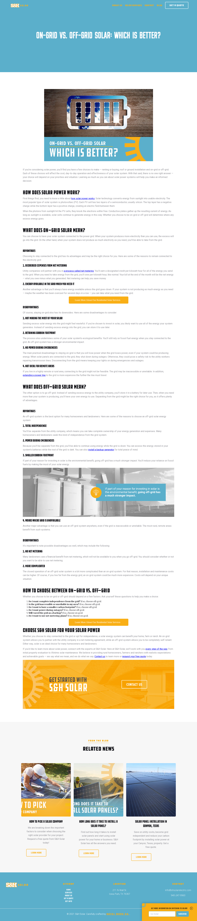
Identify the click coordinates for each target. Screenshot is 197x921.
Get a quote (68, 898)
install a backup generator (101, 449)
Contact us (99, 656)
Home (68, 889)
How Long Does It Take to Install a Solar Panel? (98, 823)
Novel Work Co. (118, 914)
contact (149, 5)
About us (117, 5)
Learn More (36, 852)
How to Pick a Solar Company (46, 821)
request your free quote (134, 656)
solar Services (133, 5)
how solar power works (83, 198)
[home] (19, 5)
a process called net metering (79, 271)
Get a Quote (176, 5)
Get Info (68, 901)
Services (68, 892)
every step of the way (156, 649)
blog (159, 5)
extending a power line (34, 375)
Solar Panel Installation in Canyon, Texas (151, 823)
